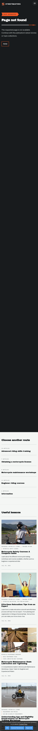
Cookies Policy (23, 724)
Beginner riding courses (12, 483)
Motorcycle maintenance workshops (18, 472)
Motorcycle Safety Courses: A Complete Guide (15, 552)
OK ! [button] (7, 728)
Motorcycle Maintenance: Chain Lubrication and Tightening (16, 662)
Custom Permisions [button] (17, 728)
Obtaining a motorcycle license (16, 462)
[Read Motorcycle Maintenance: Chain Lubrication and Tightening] (18, 640)
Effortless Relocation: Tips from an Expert (18, 605)
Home (5, 44)
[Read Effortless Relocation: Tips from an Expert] (18, 585)
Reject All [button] (29, 728)
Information (7, 494)
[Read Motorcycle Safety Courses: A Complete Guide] (18, 532)
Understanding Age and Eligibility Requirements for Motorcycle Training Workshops (17, 718)
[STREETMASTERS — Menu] (34, 3)
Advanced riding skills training (16, 451)
